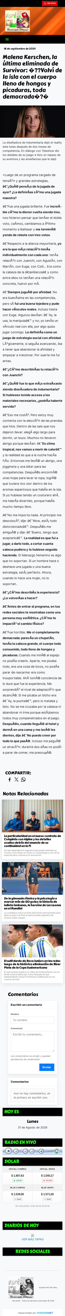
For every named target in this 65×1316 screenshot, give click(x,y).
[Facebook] (61, 3)
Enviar (46, 1067)
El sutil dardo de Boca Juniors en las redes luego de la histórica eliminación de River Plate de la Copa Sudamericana (32, 964)
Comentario (17, 1028)
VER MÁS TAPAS (33, 1239)
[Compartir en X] (16, 780)
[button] (39, 3)
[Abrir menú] (7, 39)
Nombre (15, 1014)
